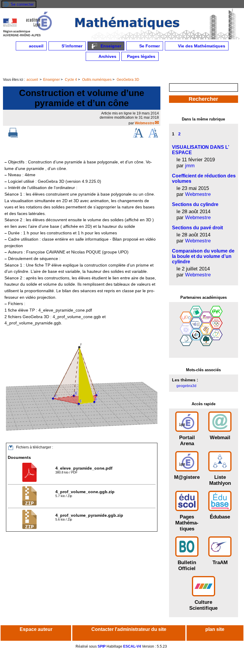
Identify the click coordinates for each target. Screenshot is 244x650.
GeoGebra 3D (128, 80)
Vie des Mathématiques (201, 46)
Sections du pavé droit (197, 227)
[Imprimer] (13, 136)
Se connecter (22, 4)
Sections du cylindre (195, 204)
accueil (35, 46)
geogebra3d (186, 386)
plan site (214, 629)
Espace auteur (36, 629)
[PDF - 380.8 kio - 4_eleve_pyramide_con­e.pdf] (30, 481)
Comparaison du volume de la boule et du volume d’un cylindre (203, 256)
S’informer (71, 46)
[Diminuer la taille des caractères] (153, 136)
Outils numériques (97, 80)
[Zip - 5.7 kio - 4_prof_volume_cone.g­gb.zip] (30, 504)
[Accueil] (122, 38)
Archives (107, 56)
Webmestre (144, 123)
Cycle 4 (71, 80)
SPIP (102, 646)
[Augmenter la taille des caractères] (138, 136)
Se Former (149, 46)
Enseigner (110, 46)
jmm (190, 165)
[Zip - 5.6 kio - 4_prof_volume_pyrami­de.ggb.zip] (30, 528)
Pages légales (140, 56)
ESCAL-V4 (132, 646)
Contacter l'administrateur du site (128, 629)
